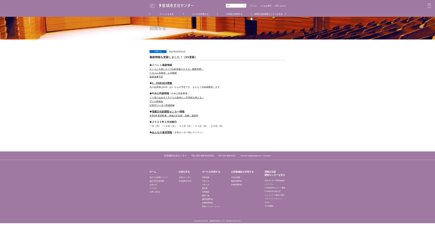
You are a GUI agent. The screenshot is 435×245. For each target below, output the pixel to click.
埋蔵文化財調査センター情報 (168, 111)
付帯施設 (205, 192)
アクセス (253, 6)
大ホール (205, 181)
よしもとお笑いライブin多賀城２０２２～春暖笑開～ (176, 69)
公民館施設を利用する (242, 171)
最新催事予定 (156, 77)
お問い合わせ (280, 6)
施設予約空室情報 (157, 181)
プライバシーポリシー (274, 199)
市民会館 (205, 177)
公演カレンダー (185, 177)
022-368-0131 (203, 155)
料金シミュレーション (211, 206)
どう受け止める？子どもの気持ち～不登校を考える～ (177, 97)
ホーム (153, 171)
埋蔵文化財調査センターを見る (268, 14)
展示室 (205, 188)
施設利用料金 (207, 199)
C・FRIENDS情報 (162, 83)
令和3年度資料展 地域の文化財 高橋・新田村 (174, 115)
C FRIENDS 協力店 (272, 191)
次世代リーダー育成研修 (162, 105)
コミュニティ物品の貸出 (275, 195)
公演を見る (184, 171)
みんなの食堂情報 (162, 132)
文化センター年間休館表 (275, 180)
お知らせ (153, 185)
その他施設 (269, 206)
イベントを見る (166, 14)
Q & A (267, 202)
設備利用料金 (207, 203)
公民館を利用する (234, 14)
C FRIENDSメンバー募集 (275, 188)
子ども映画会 (156, 101)
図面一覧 (205, 195)
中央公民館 (235, 177)
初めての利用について (159, 177)
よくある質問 (265, 6)
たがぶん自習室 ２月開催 (163, 73)
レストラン (269, 184)
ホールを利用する (200, 14)
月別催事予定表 (185, 181)
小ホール (205, 185)
